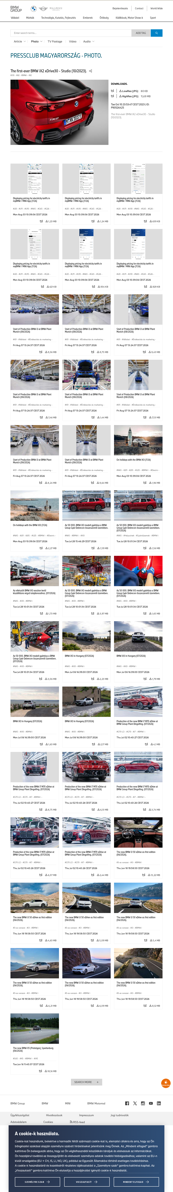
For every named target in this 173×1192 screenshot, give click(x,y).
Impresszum (86, 1115)
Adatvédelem (18, 1122)
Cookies (48, 1122)
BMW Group (17, 1103)
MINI (67, 1103)
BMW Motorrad (96, 1103)
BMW (45, 1103)
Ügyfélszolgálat (19, 1115)
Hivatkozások (54, 1115)
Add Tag (141, 33)
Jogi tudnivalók (120, 1115)
